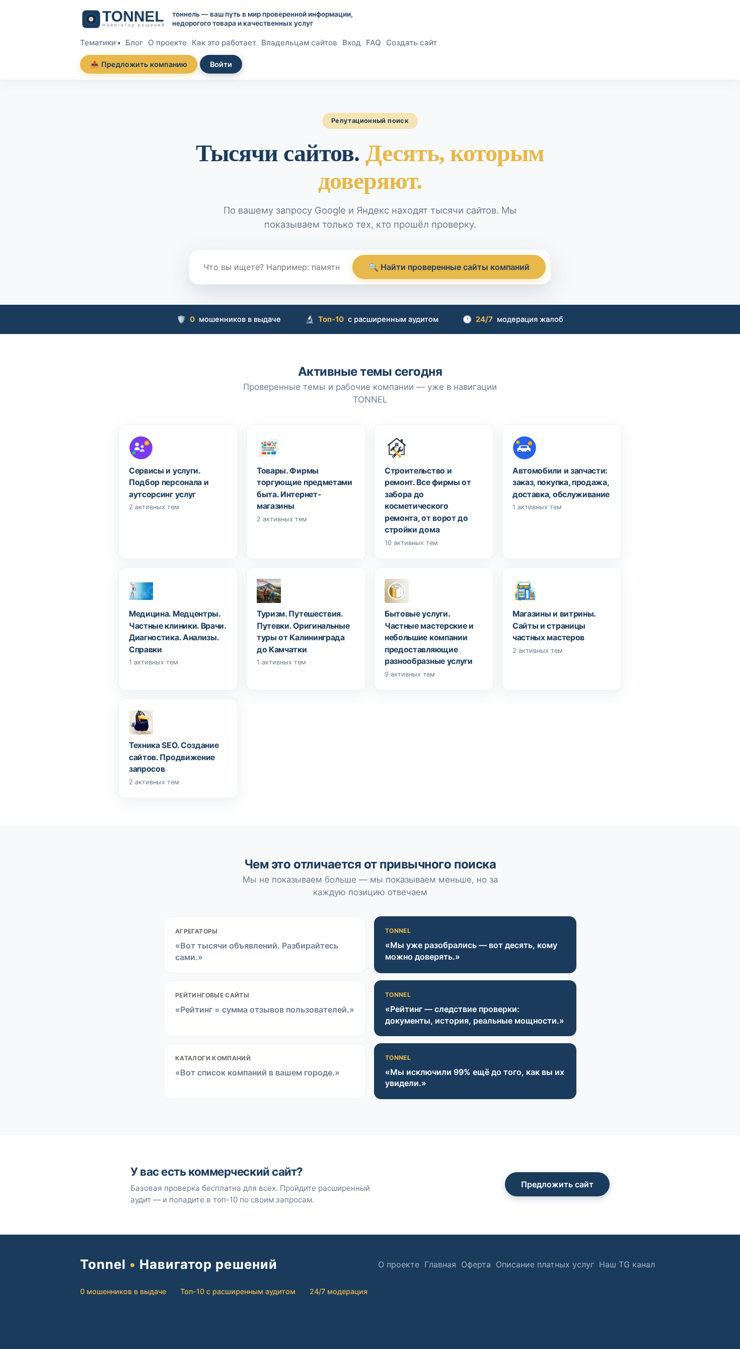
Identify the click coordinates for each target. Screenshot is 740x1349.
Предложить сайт (557, 1184)
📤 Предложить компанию (138, 64)
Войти (221, 64)
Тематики (98, 42)
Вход (351, 42)
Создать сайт (411, 42)
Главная (440, 1264)
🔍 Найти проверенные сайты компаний (449, 267)
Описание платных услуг (545, 1264)
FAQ (373, 42)
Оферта (476, 1264)
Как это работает (224, 42)
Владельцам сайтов (299, 42)
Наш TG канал (627, 1264)
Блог (134, 42)
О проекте (167, 42)
